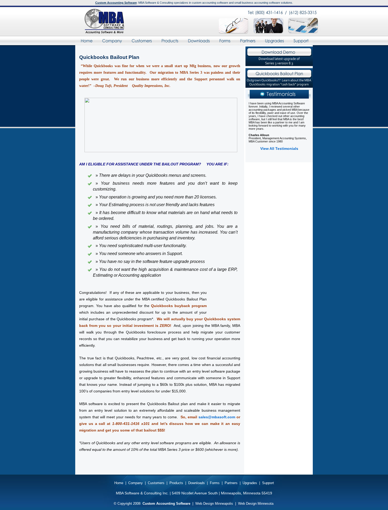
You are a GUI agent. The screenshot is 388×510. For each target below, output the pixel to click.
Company (112, 40)
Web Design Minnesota (255, 504)
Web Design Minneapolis (214, 504)
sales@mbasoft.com (216, 417)
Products (169, 40)
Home (86, 40)
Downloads (199, 40)
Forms (225, 40)
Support (301, 40)
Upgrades (274, 40)
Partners (247, 40)
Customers (141, 40)
